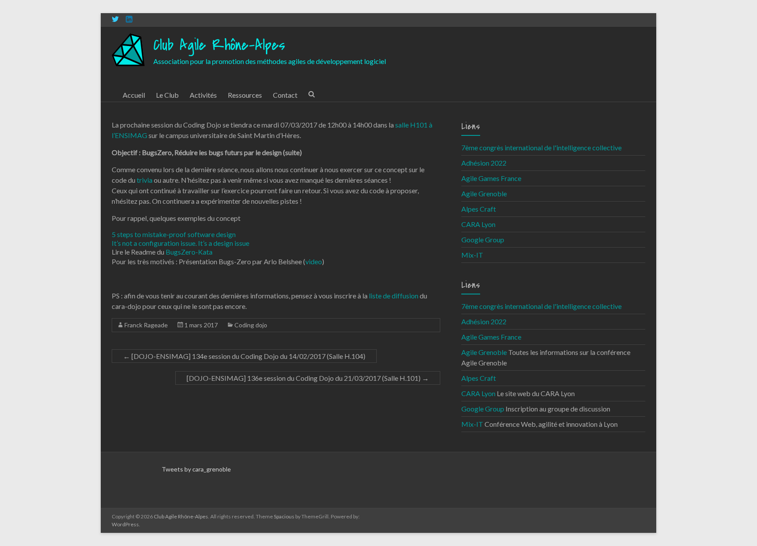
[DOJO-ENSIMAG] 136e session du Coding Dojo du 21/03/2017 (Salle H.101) (308, 378)
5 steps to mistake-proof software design (174, 234)
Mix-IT (472, 255)
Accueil (134, 95)
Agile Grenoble (484, 193)
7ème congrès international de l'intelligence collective (541, 147)
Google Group (482, 239)
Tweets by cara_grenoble (196, 469)
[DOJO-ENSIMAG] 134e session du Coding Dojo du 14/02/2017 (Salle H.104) (244, 356)
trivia (144, 180)
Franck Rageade (146, 325)
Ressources (245, 95)
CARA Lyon (478, 224)
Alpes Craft (478, 209)
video (313, 261)
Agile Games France (491, 178)
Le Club (167, 95)
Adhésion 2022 (483, 163)
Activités (203, 95)
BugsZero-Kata (189, 252)
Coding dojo (250, 325)
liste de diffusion (393, 295)
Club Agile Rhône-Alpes (219, 45)
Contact (285, 95)
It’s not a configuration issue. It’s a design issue (180, 243)
